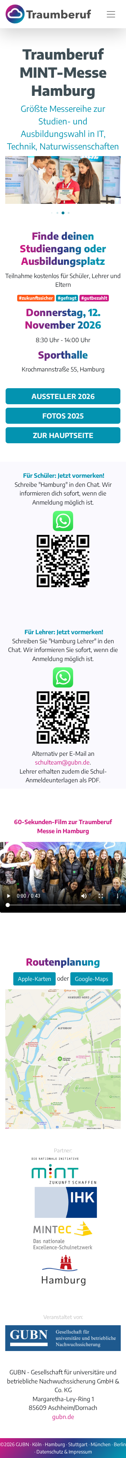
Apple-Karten (34, 978)
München (101, 1444)
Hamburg (55, 1444)
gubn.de (63, 1416)
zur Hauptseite (63, 435)
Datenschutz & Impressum (64, 1452)
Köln (37, 1444)
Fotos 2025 (63, 415)
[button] (51, 212)
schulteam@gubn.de (62, 762)
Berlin (120, 1444)
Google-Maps (91, 978)
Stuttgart (78, 1444)
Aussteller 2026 (63, 396)
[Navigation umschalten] (111, 14)
